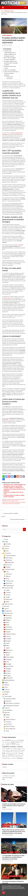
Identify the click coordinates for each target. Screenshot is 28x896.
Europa (3, 748)
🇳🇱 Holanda (7, 639)
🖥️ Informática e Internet (12, 703)
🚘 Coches (7, 592)
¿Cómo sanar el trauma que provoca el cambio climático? (11, 73)
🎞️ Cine (6, 572)
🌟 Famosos (8, 574)
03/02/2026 (5, 809)
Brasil (3, 742)
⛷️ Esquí (6, 717)
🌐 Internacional (7, 613)
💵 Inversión (8, 565)
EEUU (13, 744)
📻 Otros (5, 687)
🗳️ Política (5, 689)
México (23, 502)
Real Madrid (11, 755)
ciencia (3, 744)
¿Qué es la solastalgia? (10, 70)
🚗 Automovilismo (9, 719)
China (21, 742)
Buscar (24, 529)
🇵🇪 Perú (6, 662)
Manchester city (9, 751)
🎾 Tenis (6, 731)
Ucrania (17, 756)
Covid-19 (8, 744)
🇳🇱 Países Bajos (9, 657)
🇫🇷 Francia (7, 636)
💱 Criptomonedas (10, 699)
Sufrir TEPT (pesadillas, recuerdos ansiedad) (10, 58)
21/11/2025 (5, 835)
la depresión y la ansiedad (8, 502)
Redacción (10, 835)
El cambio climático (6, 500)
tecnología (13, 756)
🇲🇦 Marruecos (8, 650)
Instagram (7, 750)
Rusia (6, 756)
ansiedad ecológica (20, 499)
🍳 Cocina (7, 595)
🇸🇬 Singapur (7, 669)
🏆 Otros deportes (9, 729)
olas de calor (7, 298)
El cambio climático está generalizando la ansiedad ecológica (11, 63)
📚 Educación (8, 558)
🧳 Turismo (5, 708)
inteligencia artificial (14, 750)
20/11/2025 (5, 860)
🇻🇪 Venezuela (8, 678)
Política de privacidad (7, 777)
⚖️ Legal (6, 590)
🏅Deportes (6, 712)
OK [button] (3, 892)
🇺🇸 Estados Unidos (10, 634)
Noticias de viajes (8, 784)
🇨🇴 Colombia (8, 627)
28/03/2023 (5, 45)
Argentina (8, 740)
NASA (3, 753)
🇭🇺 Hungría (7, 641)
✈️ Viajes (5, 542)
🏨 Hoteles (7, 544)
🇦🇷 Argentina (8, 618)
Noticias (10, 45)
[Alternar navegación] (3, 7)
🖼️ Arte (6, 551)
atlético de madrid (14, 740)
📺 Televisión (8, 583)
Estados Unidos (14, 500)
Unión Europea (13, 758)
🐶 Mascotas (8, 599)
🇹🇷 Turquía (7, 671)
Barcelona (21, 740)
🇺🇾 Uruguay (7, 675)
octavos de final (9, 753)
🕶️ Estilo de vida (7, 588)
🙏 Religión (5, 692)
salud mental (11, 503)
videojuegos (20, 758)
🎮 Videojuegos (9, 585)
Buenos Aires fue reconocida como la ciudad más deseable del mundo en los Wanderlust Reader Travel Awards (13, 831)
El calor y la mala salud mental (10, 67)
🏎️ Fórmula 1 (8, 724)
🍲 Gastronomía (7, 604)
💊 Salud (5, 694)
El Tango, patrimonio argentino (17, 519)
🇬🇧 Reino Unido (8, 666)
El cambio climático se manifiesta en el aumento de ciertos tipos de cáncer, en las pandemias (14, 489)
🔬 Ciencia (5, 546)
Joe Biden (23, 750)
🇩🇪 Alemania (8, 615)
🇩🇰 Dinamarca (8, 629)
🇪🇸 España (7, 632)
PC (18, 753)
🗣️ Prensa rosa (8, 581)
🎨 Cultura (5, 548)
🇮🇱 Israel (6, 643)
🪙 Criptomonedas (10, 555)
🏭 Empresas (8, 560)
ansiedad (21, 245)
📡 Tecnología (6, 696)
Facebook (8, 748)
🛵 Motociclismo (9, 726)
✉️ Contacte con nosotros (8, 775)
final (12, 748)
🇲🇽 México (7, 652)
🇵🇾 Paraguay (7, 659)
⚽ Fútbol (7, 715)
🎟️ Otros (6, 578)
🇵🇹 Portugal (7, 664)
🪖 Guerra (5, 608)
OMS (7, 419)
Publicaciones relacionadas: (9, 77)
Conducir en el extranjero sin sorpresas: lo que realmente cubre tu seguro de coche (14, 805)
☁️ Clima (5, 539)
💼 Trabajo (7, 567)
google (19, 748)
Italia (19, 750)
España (5, 746)
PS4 (6, 755)
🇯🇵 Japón (7, 648)
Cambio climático (15, 742)
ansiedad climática (11, 499)
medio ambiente (18, 502)
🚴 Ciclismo (7, 722)
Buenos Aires (7, 742)
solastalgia (17, 503)
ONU (16, 753)
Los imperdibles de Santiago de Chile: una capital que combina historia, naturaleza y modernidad (13, 857)
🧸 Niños (6, 602)
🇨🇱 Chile (6, 622)
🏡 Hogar (7, 597)
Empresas (18, 744)
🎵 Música (7, 576)
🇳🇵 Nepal (6, 655)
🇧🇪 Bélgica (7, 620)
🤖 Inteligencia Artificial (11, 705)
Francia (15, 748)
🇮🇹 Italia (6, 645)
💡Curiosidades (7, 710)
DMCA (3, 779)
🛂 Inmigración (7, 611)
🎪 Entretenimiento (8, 569)
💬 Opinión (5, 685)
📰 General (5, 606)
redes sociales (18, 755)
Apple (3, 740)
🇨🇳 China (6, 625)
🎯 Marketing (9, 562)
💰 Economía (6, 553)
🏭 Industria (7, 701)
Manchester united (16, 751)
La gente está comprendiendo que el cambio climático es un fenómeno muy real (10, 53)
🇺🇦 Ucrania (7, 673)
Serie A (9, 756)
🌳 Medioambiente (7, 35)
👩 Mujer (5, 682)
